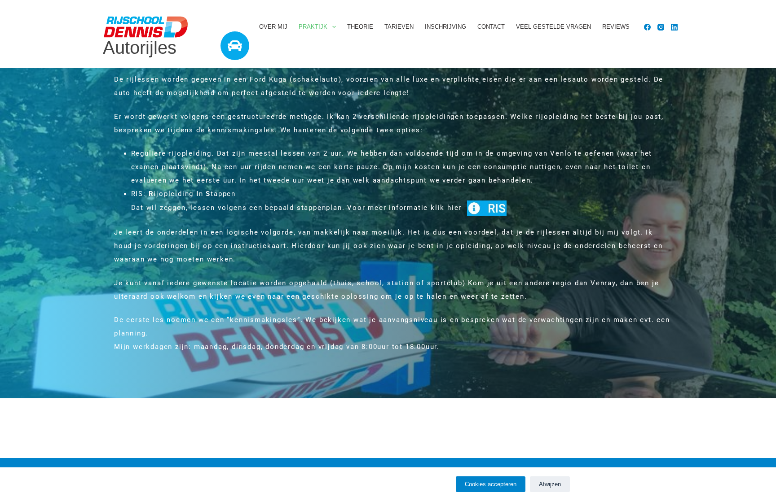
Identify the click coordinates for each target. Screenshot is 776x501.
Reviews (616, 26)
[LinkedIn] (674, 27)
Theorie (360, 26)
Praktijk (313, 26)
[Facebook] (647, 27)
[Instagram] (660, 27)
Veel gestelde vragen (553, 26)
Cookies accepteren (490, 484)
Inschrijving (445, 26)
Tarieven (399, 26)
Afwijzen (550, 484)
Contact (491, 26)
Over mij (273, 26)
